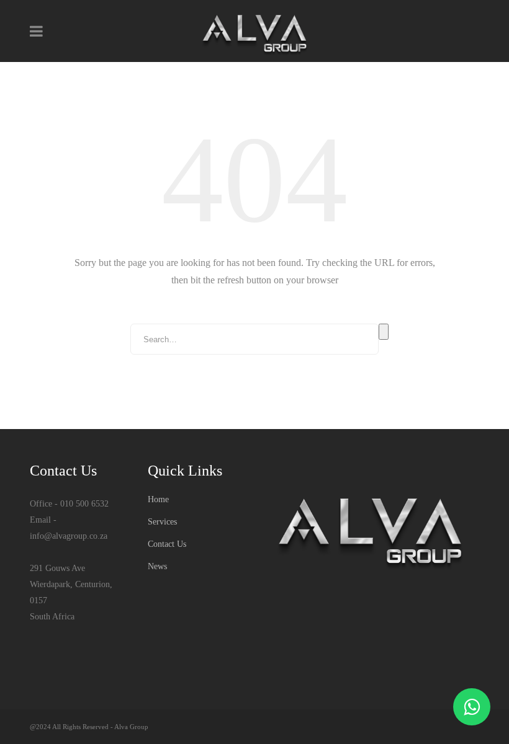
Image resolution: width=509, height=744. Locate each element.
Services (162, 521)
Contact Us (167, 544)
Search (384, 332)
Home (158, 499)
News (157, 566)
